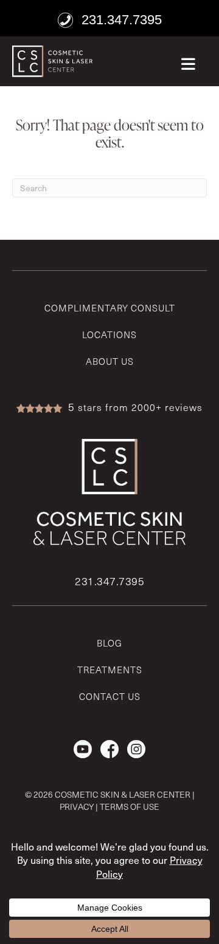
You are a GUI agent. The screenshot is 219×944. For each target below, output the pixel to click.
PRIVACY (77, 806)
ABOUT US (110, 361)
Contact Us (110, 696)
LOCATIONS (109, 334)
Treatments (109, 670)
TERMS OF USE (129, 806)
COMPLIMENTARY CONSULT (109, 308)
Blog (109, 643)
